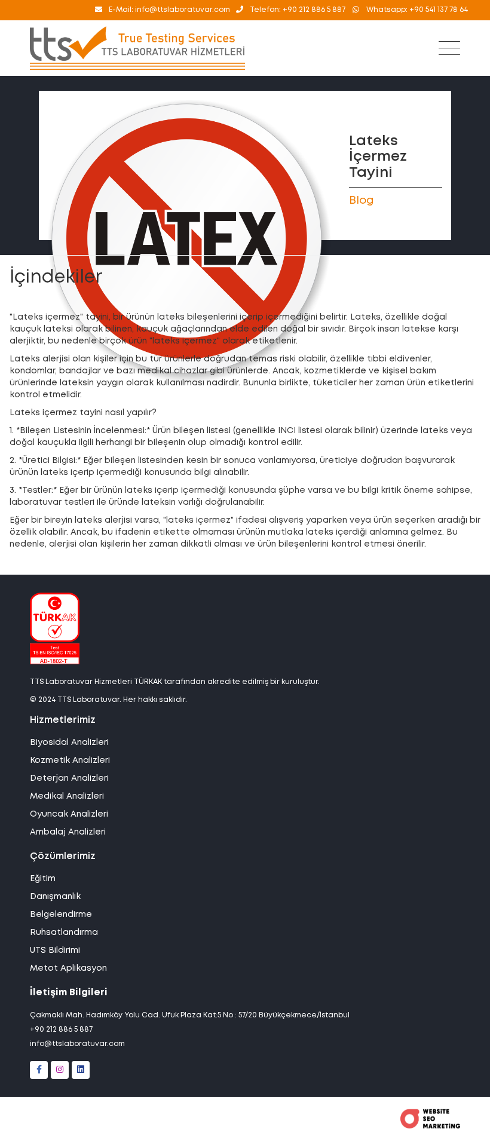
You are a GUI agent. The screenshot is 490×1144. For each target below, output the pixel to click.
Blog (361, 201)
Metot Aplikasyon (68, 968)
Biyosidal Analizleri (69, 742)
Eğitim (43, 878)
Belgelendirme (61, 914)
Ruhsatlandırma (64, 932)
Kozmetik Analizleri (70, 760)
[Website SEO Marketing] (430, 1126)
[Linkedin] (81, 1070)
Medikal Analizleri (67, 796)
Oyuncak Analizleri (69, 814)
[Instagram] (60, 1070)
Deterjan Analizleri (69, 778)
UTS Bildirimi (55, 950)
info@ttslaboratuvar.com (77, 1044)
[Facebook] (39, 1070)
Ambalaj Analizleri (68, 832)
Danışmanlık (55, 896)
